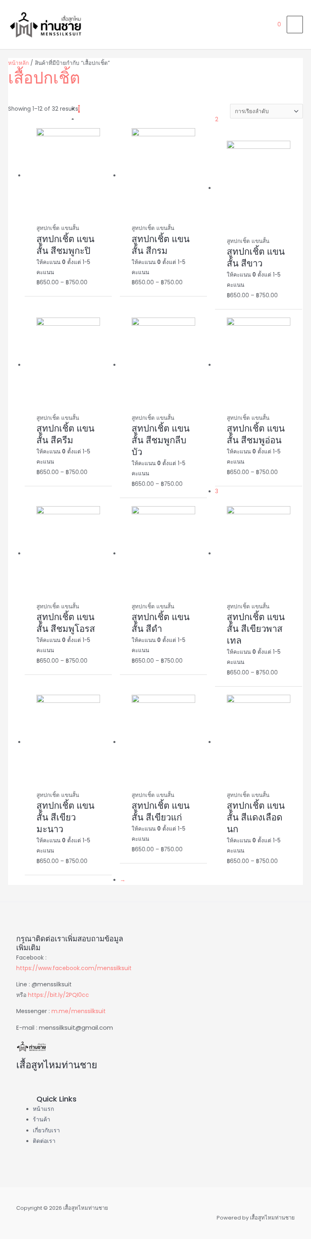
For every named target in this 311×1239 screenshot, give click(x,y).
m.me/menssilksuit (78, 1011)
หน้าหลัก (18, 63)
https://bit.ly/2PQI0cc (58, 995)
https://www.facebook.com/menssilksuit (74, 968)
